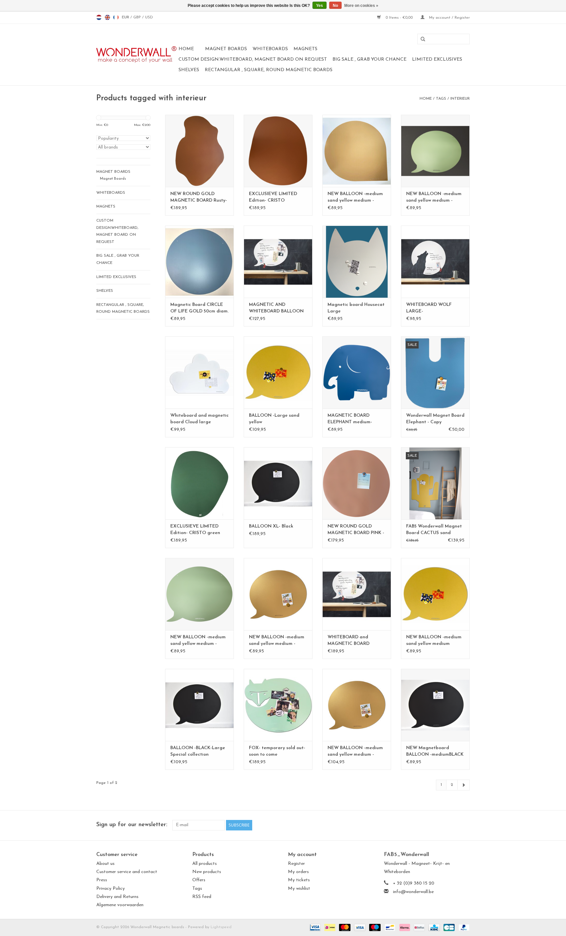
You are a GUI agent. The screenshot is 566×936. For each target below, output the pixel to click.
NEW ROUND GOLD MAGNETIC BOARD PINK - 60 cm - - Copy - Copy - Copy (356, 530)
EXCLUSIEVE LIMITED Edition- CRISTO (273, 197)
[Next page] (463, 785)
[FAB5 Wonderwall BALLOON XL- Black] (278, 483)
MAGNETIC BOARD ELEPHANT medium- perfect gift (350, 419)
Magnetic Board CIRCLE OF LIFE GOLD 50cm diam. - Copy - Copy (199, 308)
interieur (460, 99)
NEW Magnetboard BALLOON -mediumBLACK (434, 751)
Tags (441, 99)
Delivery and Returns (117, 896)
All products (204, 863)
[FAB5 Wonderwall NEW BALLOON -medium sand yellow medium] (435, 594)
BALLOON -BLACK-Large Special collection (197, 751)
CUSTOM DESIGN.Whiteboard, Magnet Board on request (253, 59)
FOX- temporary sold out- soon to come (277, 751)
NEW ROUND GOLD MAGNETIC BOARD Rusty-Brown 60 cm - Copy (198, 197)
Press (101, 880)
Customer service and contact (126, 871)
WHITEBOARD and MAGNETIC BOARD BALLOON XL (348, 641)
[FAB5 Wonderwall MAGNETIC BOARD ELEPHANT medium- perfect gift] (356, 372)
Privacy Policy (110, 888)
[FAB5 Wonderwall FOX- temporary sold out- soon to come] (278, 705)
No (335, 5)
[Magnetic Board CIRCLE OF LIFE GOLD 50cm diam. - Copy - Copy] (199, 262)
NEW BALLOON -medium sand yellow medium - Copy (276, 641)
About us (105, 863)
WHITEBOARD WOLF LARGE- (429, 308)
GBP (137, 17)
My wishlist (299, 888)
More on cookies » (361, 5)
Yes (319, 5)
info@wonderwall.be (413, 891)
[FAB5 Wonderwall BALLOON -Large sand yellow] (278, 372)
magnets (305, 49)
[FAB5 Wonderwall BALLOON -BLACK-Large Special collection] (199, 705)
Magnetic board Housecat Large (356, 308)
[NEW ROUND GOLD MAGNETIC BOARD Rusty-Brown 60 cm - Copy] (199, 151)
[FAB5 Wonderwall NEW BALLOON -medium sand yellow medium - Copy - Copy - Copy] (199, 594)
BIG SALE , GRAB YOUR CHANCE (369, 59)
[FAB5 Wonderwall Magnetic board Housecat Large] (356, 262)
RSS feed (201, 896)
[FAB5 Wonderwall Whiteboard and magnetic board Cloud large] (199, 372)
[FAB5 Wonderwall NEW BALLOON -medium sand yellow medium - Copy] (278, 594)
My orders (298, 871)
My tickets (299, 880)
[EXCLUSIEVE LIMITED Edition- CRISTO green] (199, 483)
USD (149, 17)
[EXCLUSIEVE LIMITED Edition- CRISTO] (278, 151)
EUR (126, 17)
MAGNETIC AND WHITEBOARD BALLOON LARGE (276, 308)
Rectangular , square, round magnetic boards (268, 70)
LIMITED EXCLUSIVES (437, 59)
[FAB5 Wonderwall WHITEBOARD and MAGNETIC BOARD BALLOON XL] (356, 594)
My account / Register (449, 18)
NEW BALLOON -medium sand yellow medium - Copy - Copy (355, 197)
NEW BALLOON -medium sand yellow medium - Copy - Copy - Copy (198, 641)
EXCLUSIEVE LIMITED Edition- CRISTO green (195, 529)
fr (116, 17)
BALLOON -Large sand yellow (274, 419)
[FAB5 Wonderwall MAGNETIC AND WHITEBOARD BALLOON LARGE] (278, 262)
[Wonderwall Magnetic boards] (136, 54)
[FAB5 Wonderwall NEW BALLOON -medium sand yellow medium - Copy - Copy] (356, 151)
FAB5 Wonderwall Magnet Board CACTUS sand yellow (434, 530)
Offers (198, 880)
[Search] (420, 39)
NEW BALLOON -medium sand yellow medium (434, 640)
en (107, 17)
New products (206, 871)
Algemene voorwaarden (119, 905)
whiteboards (270, 49)
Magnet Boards (226, 49)
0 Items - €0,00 (399, 18)
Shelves (189, 70)
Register (296, 863)
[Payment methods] (314, 927)
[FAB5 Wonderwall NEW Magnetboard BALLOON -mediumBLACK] (435, 705)
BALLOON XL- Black (271, 526)
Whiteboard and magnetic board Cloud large (199, 419)
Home (186, 49)
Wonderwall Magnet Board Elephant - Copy (435, 419)
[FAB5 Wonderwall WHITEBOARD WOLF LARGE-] (435, 262)
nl (99, 17)
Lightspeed (221, 927)
